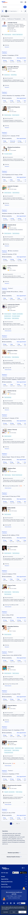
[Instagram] (7, 903)
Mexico (15, 896)
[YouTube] (14, 903)
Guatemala (14, 897)
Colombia (20, 896)
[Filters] (2, 11)
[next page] (19, 823)
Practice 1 (4, 52)
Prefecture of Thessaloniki (14, 19)
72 (17, 823)
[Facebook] (4, 903)
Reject (14, 912)
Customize (5, 912)
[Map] (25, 11)
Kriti (24, 19)
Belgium (11, 896)
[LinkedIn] (11, 903)
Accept (22, 912)
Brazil (19, 897)
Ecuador (10, 897)
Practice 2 (10, 288)
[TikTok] (18, 903)
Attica (3, 19)
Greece (8, 896)
